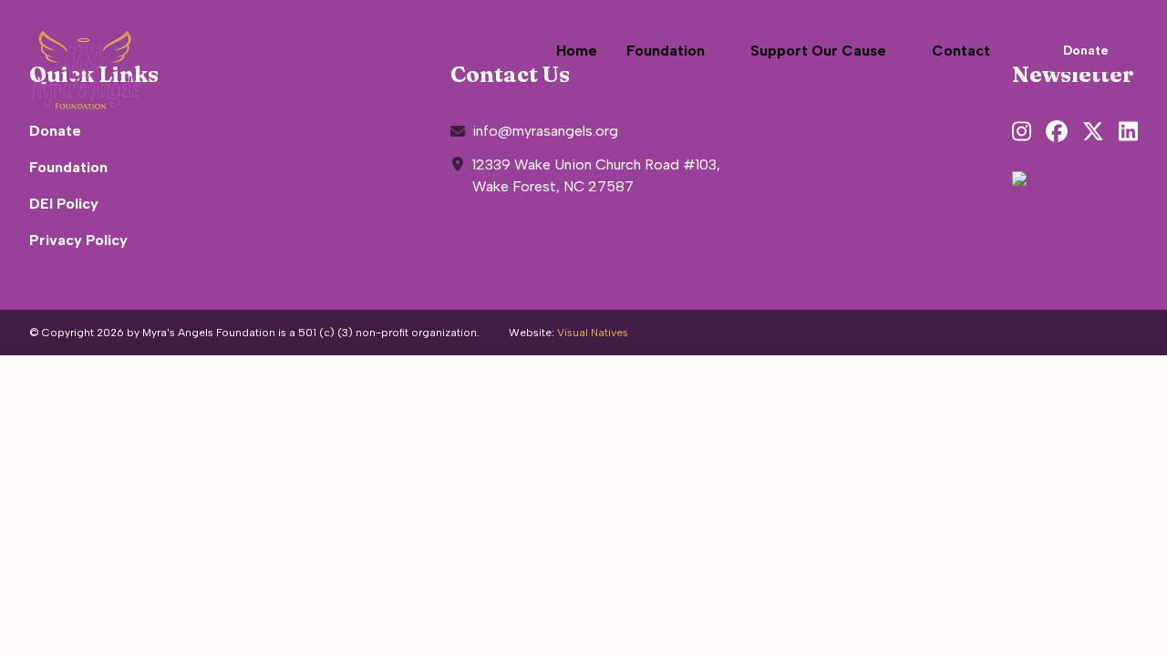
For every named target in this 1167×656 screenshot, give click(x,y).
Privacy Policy (78, 240)
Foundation (68, 167)
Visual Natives (592, 332)
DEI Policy (63, 203)
